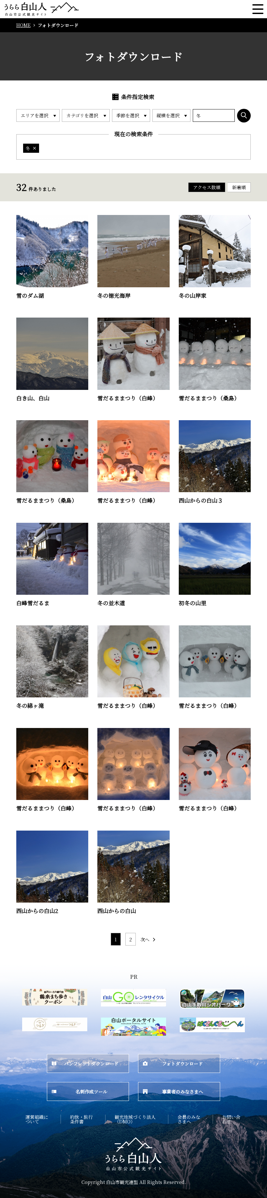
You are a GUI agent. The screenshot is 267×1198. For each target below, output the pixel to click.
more (22, 218)
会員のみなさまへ (188, 1119)
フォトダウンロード (182, 1063)
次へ (144, 939)
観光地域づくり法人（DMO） (135, 1119)
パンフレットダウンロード (91, 1063)
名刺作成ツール (91, 1091)
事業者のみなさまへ (182, 1091)
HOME (23, 25)
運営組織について (36, 1119)
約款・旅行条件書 (81, 1119)
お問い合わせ (231, 1119)
